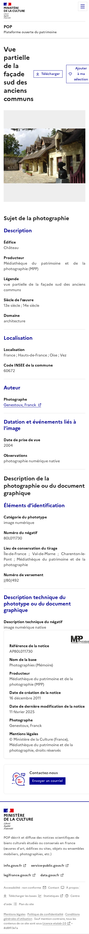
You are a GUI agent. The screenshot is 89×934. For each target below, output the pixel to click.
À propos (72, 888)
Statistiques (51, 896)
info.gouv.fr (13, 865)
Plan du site (26, 904)
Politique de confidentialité (45, 914)
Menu (82, 6)
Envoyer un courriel (47, 780)
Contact (53, 888)
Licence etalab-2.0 (54, 923)
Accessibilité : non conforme (22, 888)
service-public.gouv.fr (47, 865)
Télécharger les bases (23, 896)
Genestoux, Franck (20, 405)
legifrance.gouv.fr (17, 875)
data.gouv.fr (49, 875)
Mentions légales (14, 914)
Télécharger (50, 73)
